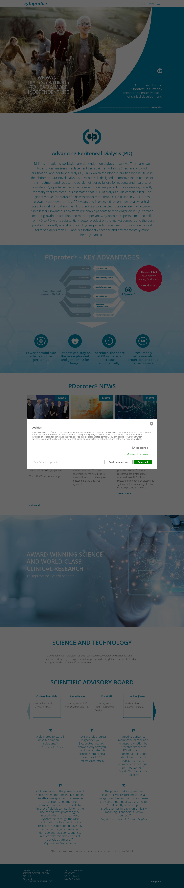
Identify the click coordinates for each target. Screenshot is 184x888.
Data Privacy (40, 462)
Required (142, 447)
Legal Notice (54, 462)
